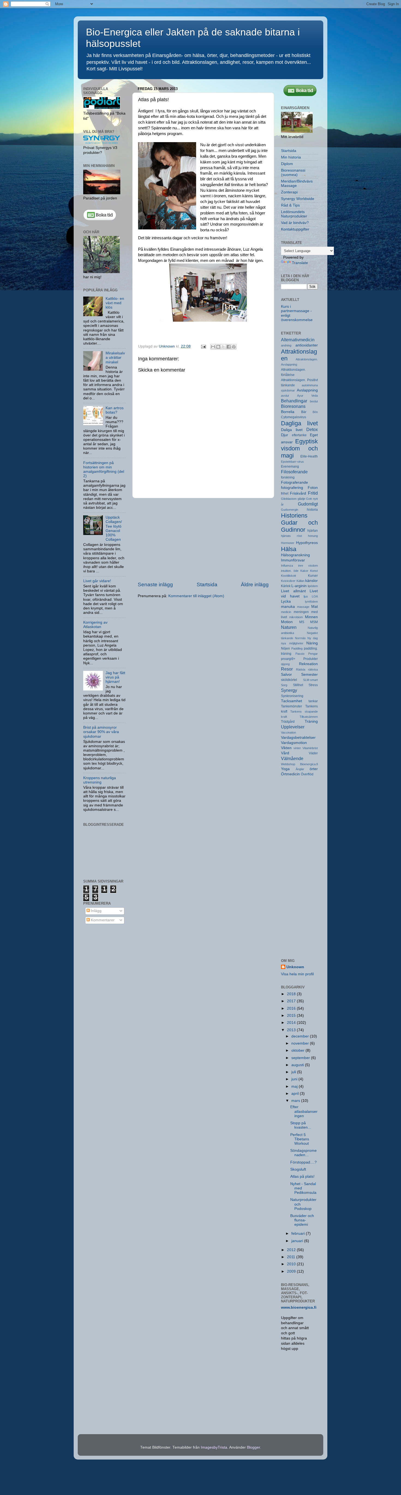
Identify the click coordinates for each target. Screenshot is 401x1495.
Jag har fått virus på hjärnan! (115, 677)
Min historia (291, 157)
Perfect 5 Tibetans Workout (299, 1139)
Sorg (284, 685)
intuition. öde (289, 570)
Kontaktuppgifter (295, 229)
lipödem (313, 586)
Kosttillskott (288, 575)
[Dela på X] (223, 346)
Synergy (289, 690)
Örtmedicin (290, 774)
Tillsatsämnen (309, 716)
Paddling (297, 648)
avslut (285, 395)
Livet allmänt (293, 591)
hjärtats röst (291, 535)
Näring (312, 643)
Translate (300, 263)
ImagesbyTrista (214, 1447)
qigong (285, 664)
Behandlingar (294, 400)
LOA (315, 596)
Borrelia (287, 412)
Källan (300, 580)
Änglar (300, 769)
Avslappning (307, 390)
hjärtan (312, 531)
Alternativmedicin (298, 339)
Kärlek (286, 586)
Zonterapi (289, 192)
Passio (299, 653)
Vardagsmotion (294, 743)
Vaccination (288, 732)
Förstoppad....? (303, 1162)
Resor (287, 668)
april (295, 1094)
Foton (313, 488)
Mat (314, 607)
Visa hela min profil (297, 974)
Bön (315, 412)
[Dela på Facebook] (228, 346)
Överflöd (307, 774)
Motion (287, 622)
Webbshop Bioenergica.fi (299, 764)
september (301, 1058)
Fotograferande (294, 482)
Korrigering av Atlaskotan (95, 624)
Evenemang (290, 466)
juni (294, 1079)
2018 (292, 994)
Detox (312, 429)
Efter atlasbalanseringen (304, 1111)
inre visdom (308, 565)
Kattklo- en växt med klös (115, 303)
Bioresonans (293, 406)
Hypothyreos (307, 543)
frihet (284, 493)
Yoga (285, 769)
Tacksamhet (291, 701)
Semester (309, 674)
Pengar (313, 653)
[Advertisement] (203, 540)
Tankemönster (291, 706)
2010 (292, 1264)
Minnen (311, 617)
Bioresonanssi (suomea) (293, 172)
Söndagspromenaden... (303, 1153)
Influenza (287, 565)
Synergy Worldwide (297, 199)
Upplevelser (292, 726)
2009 (292, 1271)
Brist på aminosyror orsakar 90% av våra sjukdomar (101, 731)
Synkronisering (292, 696)
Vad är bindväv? (295, 223)
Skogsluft (298, 1169)
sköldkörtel (289, 680)
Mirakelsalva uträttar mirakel (115, 357)
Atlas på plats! (302, 1176)
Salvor (286, 674)
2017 (292, 1001)
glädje (301, 498)
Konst (314, 570)
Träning (311, 721)
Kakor (304, 570)
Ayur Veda (307, 395)
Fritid (313, 493)
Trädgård (288, 721)
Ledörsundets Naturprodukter (294, 214)
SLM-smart (310, 679)
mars (296, 1101)
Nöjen (285, 648)
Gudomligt (308, 503)
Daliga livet (292, 430)
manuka (288, 607)
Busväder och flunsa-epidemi (302, 1220)
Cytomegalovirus (293, 417)
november (300, 1043)
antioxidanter (306, 345)
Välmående (292, 758)
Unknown (295, 967)
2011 (291, 1257)
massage (303, 606)
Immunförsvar (293, 560)
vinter (297, 748)
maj (295, 1086)
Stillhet (298, 685)
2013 (292, 1030)
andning (286, 345)
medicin (286, 612)
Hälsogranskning (295, 555)
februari (298, 1233)
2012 (292, 1250)
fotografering (292, 488)
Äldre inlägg (255, 584)
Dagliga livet (299, 423)
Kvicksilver (288, 580)
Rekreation (308, 664)
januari (297, 1241)
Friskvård (298, 493)
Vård (285, 753)
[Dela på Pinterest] (234, 346)
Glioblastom (289, 498)
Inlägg (95, 911)
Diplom (287, 164)
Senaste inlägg (155, 584)
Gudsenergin (289, 509)
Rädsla (300, 669)
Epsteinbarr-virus (292, 461)
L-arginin (299, 586)
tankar (313, 701)
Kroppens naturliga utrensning (99, 780)
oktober (298, 1050)
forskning (288, 477)
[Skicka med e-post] (213, 346)
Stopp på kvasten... (300, 1125)
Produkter (310, 659)
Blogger (253, 1447)
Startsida (207, 584)
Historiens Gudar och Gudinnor (299, 522)
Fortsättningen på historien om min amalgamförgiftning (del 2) (103, 469)
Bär (303, 412)
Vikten (286, 748)
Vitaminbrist (310, 748)
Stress (313, 685)
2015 (292, 1015)
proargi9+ (288, 659)
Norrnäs (300, 638)
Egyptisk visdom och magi (299, 448)
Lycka (286, 601)
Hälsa (288, 549)
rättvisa (313, 669)
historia (312, 510)
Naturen (289, 627)
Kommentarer (102, 920)
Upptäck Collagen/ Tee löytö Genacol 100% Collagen (114, 528)
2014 (292, 1023)
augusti (298, 1065)
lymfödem (311, 601)
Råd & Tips (290, 205)
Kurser (313, 576)
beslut (314, 401)
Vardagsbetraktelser (298, 737)
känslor (311, 581)
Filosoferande (294, 471)
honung (313, 535)
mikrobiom (296, 617)
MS (301, 622)
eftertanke (299, 435)
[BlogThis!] (218, 346)
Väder (313, 753)
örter (314, 769)
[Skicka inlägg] (203, 346)
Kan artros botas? (115, 410)
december (300, 1036)
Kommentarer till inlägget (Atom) (196, 596)
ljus (306, 596)
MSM (314, 622)
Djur (284, 435)
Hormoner (287, 543)
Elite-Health (309, 456)
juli (294, 1072)
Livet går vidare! (97, 581)
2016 (292, 1008)
